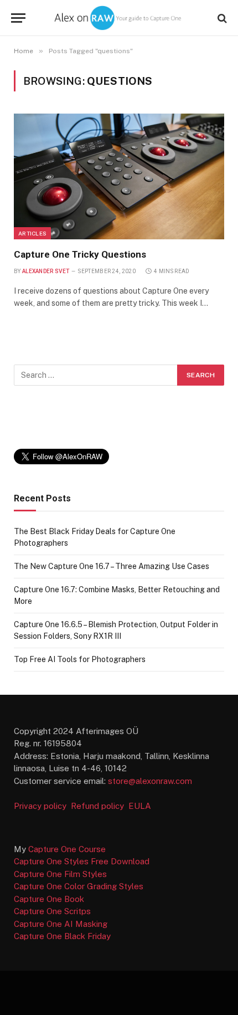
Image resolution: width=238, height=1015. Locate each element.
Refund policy (99, 806)
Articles (32, 233)
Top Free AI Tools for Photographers (80, 659)
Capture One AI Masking (60, 924)
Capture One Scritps (52, 911)
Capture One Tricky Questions (80, 254)
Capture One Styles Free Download (81, 861)
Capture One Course (67, 849)
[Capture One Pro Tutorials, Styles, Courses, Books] (119, 18)
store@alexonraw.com (150, 781)
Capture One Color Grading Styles (78, 886)
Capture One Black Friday (62, 936)
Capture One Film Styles (60, 874)
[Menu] (18, 18)
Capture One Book (49, 899)
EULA (139, 806)
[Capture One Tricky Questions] (119, 176)
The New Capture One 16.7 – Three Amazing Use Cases (111, 566)
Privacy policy (41, 806)
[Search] (221, 18)
